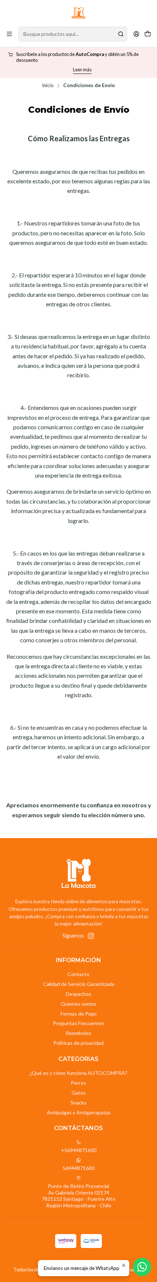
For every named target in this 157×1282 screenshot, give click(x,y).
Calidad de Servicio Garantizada (78, 984)
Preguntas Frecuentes (78, 1023)
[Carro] (148, 34)
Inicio (48, 85)
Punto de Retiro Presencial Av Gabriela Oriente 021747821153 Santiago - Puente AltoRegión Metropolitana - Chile (78, 1195)
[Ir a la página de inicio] (78, 12)
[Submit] (121, 34)
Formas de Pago (79, 1013)
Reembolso (78, 1033)
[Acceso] (136, 34)
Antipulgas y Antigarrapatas (79, 1112)
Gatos (79, 1092)
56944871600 (78, 1168)
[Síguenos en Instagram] (91, 935)
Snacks (78, 1102)
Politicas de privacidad (78, 1043)
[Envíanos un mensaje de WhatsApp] (142, 1267)
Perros (78, 1083)
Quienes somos (78, 1004)
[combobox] (73, 34)
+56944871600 (78, 1150)
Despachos (78, 994)
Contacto (78, 974)
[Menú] (9, 34)
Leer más (78, 69)
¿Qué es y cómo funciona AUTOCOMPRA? (78, 1073)
